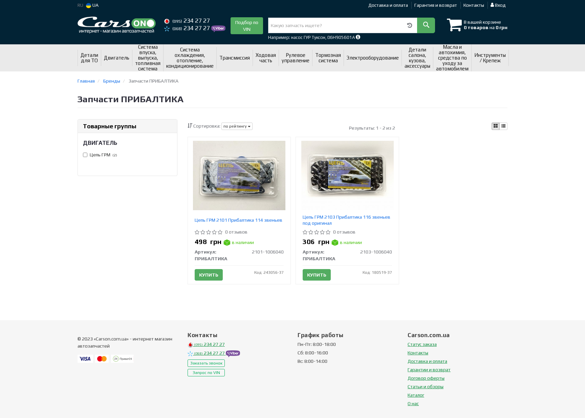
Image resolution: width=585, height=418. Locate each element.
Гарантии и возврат (429, 369)
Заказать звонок (206, 363)
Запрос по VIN (206, 372)
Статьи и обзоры (425, 386)
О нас (413, 403)
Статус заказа (422, 344)
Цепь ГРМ (103, 154)
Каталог (416, 395)
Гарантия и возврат (435, 5)
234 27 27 (191, 20)
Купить (208, 275)
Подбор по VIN (246, 26)
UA (95, 5)
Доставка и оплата (388, 5)
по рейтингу (235, 126)
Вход (500, 5)
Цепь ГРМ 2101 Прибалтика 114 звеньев (238, 220)
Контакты (473, 5)
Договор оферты (426, 378)
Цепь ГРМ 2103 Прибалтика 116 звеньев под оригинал (346, 220)
